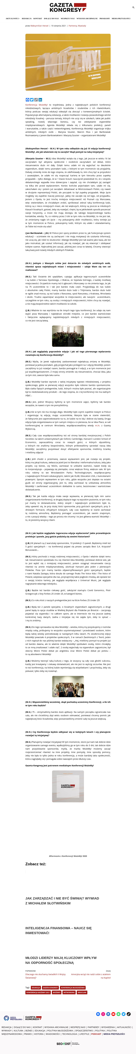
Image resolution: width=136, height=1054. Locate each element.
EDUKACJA (40, 1030)
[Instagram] (103, 1014)
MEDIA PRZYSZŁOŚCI (121, 18)
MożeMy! (56, 992)
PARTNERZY (93, 1027)
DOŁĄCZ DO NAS (22, 1027)
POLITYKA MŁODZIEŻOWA (60, 1030)
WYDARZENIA (108, 1027)
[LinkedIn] (108, 1014)
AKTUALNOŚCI (124, 1027)
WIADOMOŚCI (53, 1034)
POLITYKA (100, 1030)
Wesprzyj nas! (68, 18)
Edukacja (36, 988)
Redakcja (27, 18)
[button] (19, 18)
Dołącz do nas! (51, 18)
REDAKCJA (7, 1027)
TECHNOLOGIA (69, 1034)
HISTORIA (39, 1034)
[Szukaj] (133, 7)
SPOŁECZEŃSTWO (84, 1030)
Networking (69, 992)
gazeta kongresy (50, 988)
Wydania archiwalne (87, 18)
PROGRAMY (105, 18)
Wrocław (82, 992)
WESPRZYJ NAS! (77, 1027)
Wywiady (82, 25)
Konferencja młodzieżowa (73, 988)
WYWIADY (7, 1030)
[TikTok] (129, 1014)
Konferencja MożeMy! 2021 (38, 992)
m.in (97, 425)
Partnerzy (73, 25)
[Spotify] (118, 1014)
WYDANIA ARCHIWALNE (56, 1027)
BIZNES (29, 1030)
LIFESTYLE (84, 1034)
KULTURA (18, 1030)
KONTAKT (37, 18)
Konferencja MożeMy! (36, 104)
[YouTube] (113, 1014)
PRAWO (28, 1034)
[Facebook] (98, 1014)
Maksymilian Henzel (39, 25)
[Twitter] (123, 1014)
